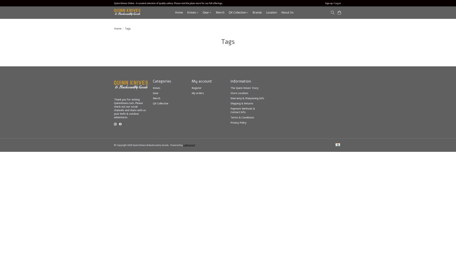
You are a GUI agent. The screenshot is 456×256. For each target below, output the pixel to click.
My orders (198, 93)
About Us (287, 12)
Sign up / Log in (333, 3)
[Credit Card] (338, 145)
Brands (257, 12)
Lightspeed (189, 145)
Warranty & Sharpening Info (247, 98)
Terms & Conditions (242, 117)
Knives (156, 88)
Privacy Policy (238, 122)
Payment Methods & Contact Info (242, 110)
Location (271, 12)
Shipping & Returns (241, 103)
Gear (156, 93)
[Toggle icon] (332, 12)
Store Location (239, 93)
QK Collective (160, 103)
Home (179, 12)
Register (197, 88)
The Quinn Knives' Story (244, 88)
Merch (220, 12)
